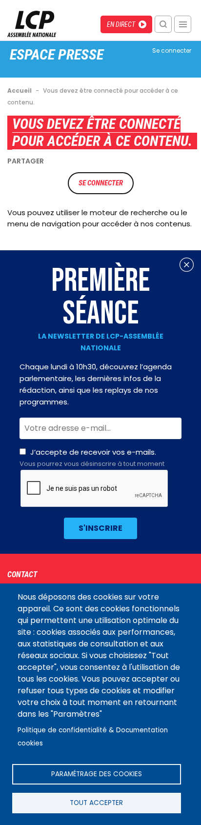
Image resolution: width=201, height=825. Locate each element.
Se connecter (171, 50)
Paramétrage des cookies (96, 774)
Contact (22, 574)
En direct (121, 24)
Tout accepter (96, 802)
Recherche (163, 24)
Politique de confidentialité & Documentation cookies (93, 736)
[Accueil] (31, 34)
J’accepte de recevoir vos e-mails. (92, 457)
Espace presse (56, 54)
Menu (182, 24)
